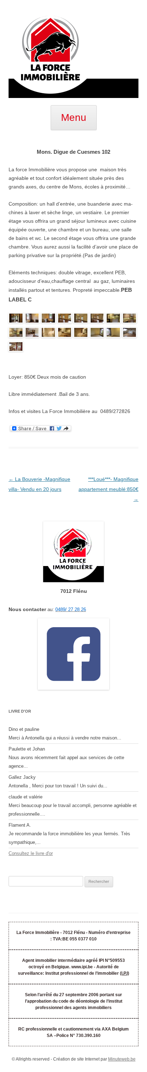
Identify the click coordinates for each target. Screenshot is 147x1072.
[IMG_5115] (113, 319)
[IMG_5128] (81, 319)
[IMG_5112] (16, 319)
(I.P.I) (124, 973)
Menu (73, 117)
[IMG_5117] (16, 333)
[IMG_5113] (64, 319)
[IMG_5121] (113, 333)
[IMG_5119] (81, 333)
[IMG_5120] (97, 333)
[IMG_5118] (48, 333)
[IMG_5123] (129, 333)
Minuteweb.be (122, 1059)
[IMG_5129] (48, 319)
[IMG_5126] (16, 347)
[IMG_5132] (32, 333)
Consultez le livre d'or (31, 853)
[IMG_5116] (129, 319)
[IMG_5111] (32, 319)
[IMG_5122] (64, 333)
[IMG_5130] (97, 319)
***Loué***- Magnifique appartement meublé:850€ (108, 489)
